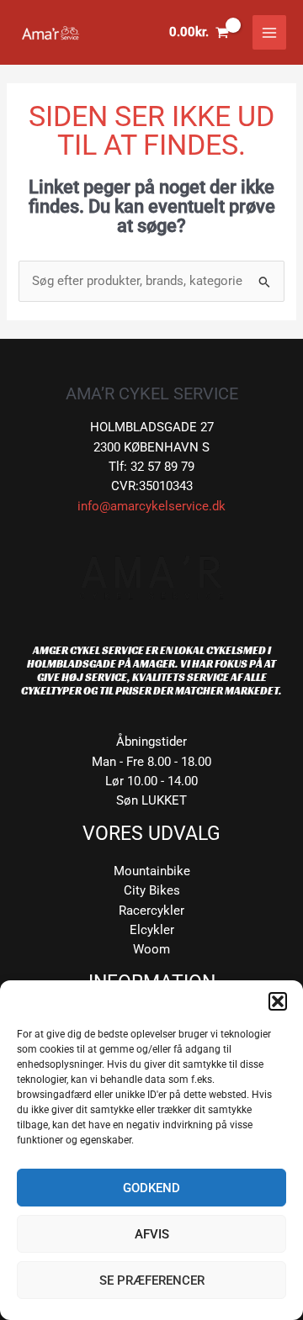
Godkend (151, 1188)
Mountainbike (152, 871)
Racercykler (151, 910)
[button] (277, 1001)
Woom (151, 949)
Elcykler (152, 929)
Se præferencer (152, 1280)
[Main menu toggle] (269, 32)
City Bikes (152, 890)
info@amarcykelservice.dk (151, 506)
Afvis (152, 1234)
